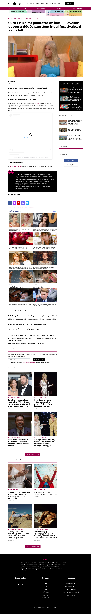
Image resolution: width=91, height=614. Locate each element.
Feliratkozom (38, 359)
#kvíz (25, 8)
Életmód (36, 3)
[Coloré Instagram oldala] (78, 3)
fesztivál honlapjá (15, 166)
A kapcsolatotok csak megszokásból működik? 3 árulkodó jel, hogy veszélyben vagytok (32, 339)
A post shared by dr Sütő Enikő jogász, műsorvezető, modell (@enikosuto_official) (30, 157)
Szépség (15, 490)
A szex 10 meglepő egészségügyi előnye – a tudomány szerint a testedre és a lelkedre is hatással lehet (45, 535)
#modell (31, 207)
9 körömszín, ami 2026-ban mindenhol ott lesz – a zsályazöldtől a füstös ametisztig (19, 495)
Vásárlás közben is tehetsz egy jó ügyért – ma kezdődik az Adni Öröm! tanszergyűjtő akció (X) (75, 107)
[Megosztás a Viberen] (23, 203)
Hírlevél (69, 3)
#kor (25, 207)
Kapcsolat (71, 595)
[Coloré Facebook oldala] (76, 3)
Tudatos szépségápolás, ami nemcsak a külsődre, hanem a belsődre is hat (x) (74, 99)
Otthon (60, 3)
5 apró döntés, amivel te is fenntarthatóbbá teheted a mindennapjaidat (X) (75, 90)
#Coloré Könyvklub (78, 8)
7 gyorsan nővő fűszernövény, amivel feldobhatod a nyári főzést (31, 335)
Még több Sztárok (33, 454)
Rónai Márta (12, 81)
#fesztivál (20, 207)
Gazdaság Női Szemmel (18, 11)
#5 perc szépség (41, 8)
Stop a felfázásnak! (73, 11)
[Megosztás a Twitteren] (27, 203)
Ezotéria (43, 490)
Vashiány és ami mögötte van (73, 14)
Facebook (71, 160)
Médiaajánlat (70, 586)
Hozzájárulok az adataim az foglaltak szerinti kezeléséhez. (30, 362)
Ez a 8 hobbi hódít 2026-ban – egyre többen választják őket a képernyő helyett (75, 122)
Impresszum (70, 584)
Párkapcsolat (43, 529)
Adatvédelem (71, 589)
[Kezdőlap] (14, 3)
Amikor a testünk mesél (55, 14)
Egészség (48, 3)
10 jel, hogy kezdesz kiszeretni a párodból (74, 130)
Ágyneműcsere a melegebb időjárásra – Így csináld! (26, 343)
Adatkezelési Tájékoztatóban (29, 362)
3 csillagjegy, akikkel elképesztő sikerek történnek (45, 493)
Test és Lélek (19, 529)
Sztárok (17, 18)
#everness (11, 207)
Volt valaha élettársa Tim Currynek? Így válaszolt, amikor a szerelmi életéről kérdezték (18, 443)
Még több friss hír (33, 546)
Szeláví (29, 3)
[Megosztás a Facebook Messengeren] (14, 203)
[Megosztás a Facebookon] (10, 203)
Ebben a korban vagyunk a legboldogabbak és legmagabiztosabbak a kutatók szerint (32, 320)
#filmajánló (59, 8)
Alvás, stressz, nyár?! (55, 11)
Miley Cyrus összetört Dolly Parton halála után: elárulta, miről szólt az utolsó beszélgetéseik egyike (45, 443)
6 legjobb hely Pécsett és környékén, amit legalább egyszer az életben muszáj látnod (74, 138)
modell (37, 103)
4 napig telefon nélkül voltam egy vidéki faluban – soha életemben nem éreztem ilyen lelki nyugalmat (19, 536)
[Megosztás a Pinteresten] (18, 203)
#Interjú (10, 8)
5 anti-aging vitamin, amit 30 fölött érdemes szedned (27, 324)
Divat (42, 3)
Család (54, 3)
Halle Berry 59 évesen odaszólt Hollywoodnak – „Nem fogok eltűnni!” (32, 316)
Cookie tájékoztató (71, 592)
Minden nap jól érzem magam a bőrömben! (36, 11)
